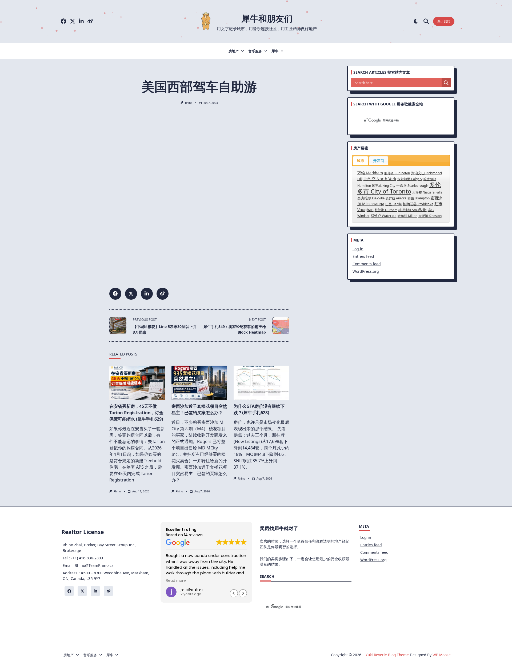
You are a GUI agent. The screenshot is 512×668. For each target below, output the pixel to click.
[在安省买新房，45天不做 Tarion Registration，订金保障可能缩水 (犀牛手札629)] (137, 383)
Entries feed (363, 256)
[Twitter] (72, 21)
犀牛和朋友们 (267, 18)
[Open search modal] (426, 21)
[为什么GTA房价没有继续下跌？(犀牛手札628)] (261, 383)
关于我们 (443, 21)
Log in (358, 248)
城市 (360, 160)
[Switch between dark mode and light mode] (416, 21)
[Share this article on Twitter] (131, 294)
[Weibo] (90, 21)
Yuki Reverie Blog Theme (387, 654)
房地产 (234, 51)
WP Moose (442, 654)
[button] (243, 593)
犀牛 (274, 51)
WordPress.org (366, 271)
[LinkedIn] (81, 21)
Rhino (188, 103)
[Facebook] (63, 21)
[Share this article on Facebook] (115, 294)
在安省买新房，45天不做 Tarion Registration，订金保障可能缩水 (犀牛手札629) (136, 412)
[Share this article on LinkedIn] (147, 294)
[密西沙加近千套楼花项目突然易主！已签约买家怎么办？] (199, 383)
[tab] (360, 160)
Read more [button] (176, 580)
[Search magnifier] (446, 82)
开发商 (378, 160)
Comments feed (367, 263)
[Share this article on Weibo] (163, 294)
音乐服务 (255, 51)
